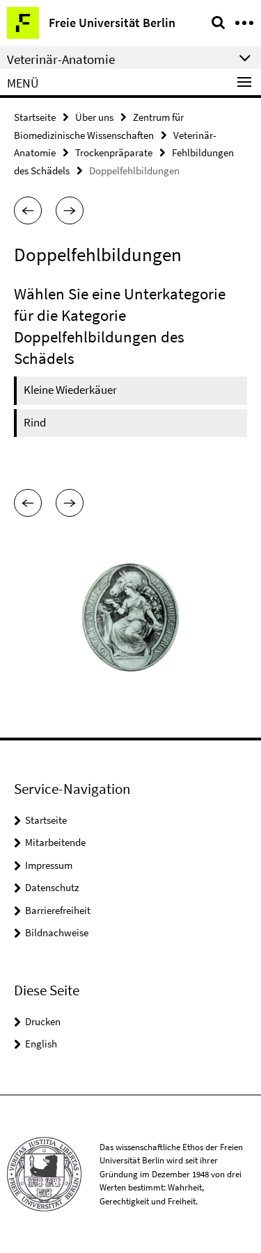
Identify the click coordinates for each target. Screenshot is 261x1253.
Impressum (48, 865)
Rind (35, 422)
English (41, 1043)
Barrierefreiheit (57, 910)
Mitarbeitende (55, 842)
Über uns (94, 117)
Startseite (35, 117)
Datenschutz (52, 887)
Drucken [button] (43, 1021)
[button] (28, 210)
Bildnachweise (56, 932)
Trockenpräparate (113, 152)
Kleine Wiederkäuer (70, 389)
